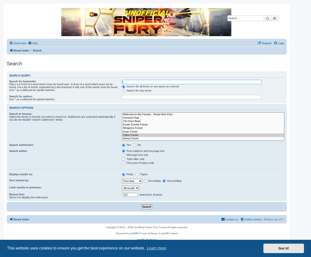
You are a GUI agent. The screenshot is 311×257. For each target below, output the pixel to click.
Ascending (154, 180)
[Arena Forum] (203, 138)
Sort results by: (19, 180)
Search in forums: (20, 113)
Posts (129, 174)
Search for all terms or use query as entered (152, 86)
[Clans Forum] (203, 135)
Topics (143, 174)
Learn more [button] (156, 248)
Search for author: (21, 96)
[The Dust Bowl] (203, 121)
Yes (128, 144)
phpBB (134, 233)
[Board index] (146, 22)
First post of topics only (140, 162)
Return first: (17, 194)
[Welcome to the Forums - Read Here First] (203, 114)
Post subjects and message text (145, 150)
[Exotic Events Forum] (203, 124)
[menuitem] (33, 43)
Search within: (18, 150)
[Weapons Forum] (203, 128)
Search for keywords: (22, 81)
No (139, 144)
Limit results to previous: (25, 187)
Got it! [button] (283, 248)
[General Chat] (203, 118)
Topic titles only (135, 159)
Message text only (137, 154)
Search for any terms (139, 90)
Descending (173, 180)
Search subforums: (21, 144)
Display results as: (21, 174)
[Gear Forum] (203, 131)
